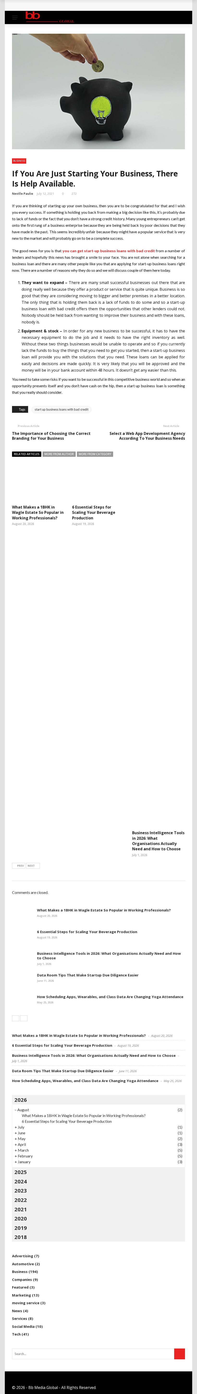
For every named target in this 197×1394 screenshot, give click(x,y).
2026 (20, 1099)
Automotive (23, 1263)
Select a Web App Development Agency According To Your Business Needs (147, 436)
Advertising (22, 1255)
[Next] (23, 1018)
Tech (16, 1334)
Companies (22, 1279)
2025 (20, 1171)
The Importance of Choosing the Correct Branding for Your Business (51, 436)
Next (31, 865)
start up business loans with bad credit (61, 409)
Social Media (23, 1326)
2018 (20, 1236)
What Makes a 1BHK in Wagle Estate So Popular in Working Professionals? (86, 5)
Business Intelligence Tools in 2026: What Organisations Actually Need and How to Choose (158, 841)
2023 (20, 1190)
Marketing (21, 1295)
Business (19, 160)
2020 (20, 1218)
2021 (20, 1209)
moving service (25, 1302)
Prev (20, 865)
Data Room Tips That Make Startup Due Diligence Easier (88, 975)
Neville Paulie (22, 193)
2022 (20, 1199)
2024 (20, 1181)
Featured (20, 1287)
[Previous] (15, 1018)
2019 (20, 1227)
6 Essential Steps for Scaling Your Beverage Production (93, 512)
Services (19, 1318)
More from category (95, 454)
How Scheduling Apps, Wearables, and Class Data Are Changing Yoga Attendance (110, 996)
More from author (59, 454)
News (17, 1310)
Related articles (26, 454)
